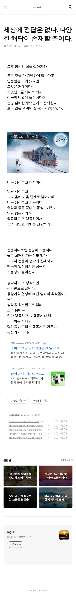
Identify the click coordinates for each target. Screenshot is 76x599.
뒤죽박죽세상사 (16, 415)
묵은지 (11, 532)
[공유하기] (20, 400)
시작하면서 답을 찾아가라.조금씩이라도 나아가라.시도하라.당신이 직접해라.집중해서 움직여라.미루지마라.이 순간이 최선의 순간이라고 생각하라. (27, 425)
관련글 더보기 (66, 460)
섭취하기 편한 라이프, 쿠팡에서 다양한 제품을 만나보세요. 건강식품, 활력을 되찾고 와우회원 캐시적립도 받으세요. (37, 355)
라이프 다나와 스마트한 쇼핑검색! (26, 374)
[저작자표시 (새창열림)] (45, 400)
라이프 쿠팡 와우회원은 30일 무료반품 (37, 348)
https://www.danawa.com (25, 368)
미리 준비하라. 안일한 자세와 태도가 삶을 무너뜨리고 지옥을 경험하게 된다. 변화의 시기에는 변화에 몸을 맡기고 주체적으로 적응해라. (27, 434)
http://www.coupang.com (25, 342)
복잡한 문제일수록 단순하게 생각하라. (24, 421)
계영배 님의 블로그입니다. (19, 537)
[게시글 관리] (25, 400)
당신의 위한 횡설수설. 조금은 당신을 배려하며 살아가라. (27, 429)
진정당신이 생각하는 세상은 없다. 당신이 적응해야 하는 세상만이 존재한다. (27, 437)
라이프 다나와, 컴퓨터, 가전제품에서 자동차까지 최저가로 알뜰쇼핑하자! (27, 380)
